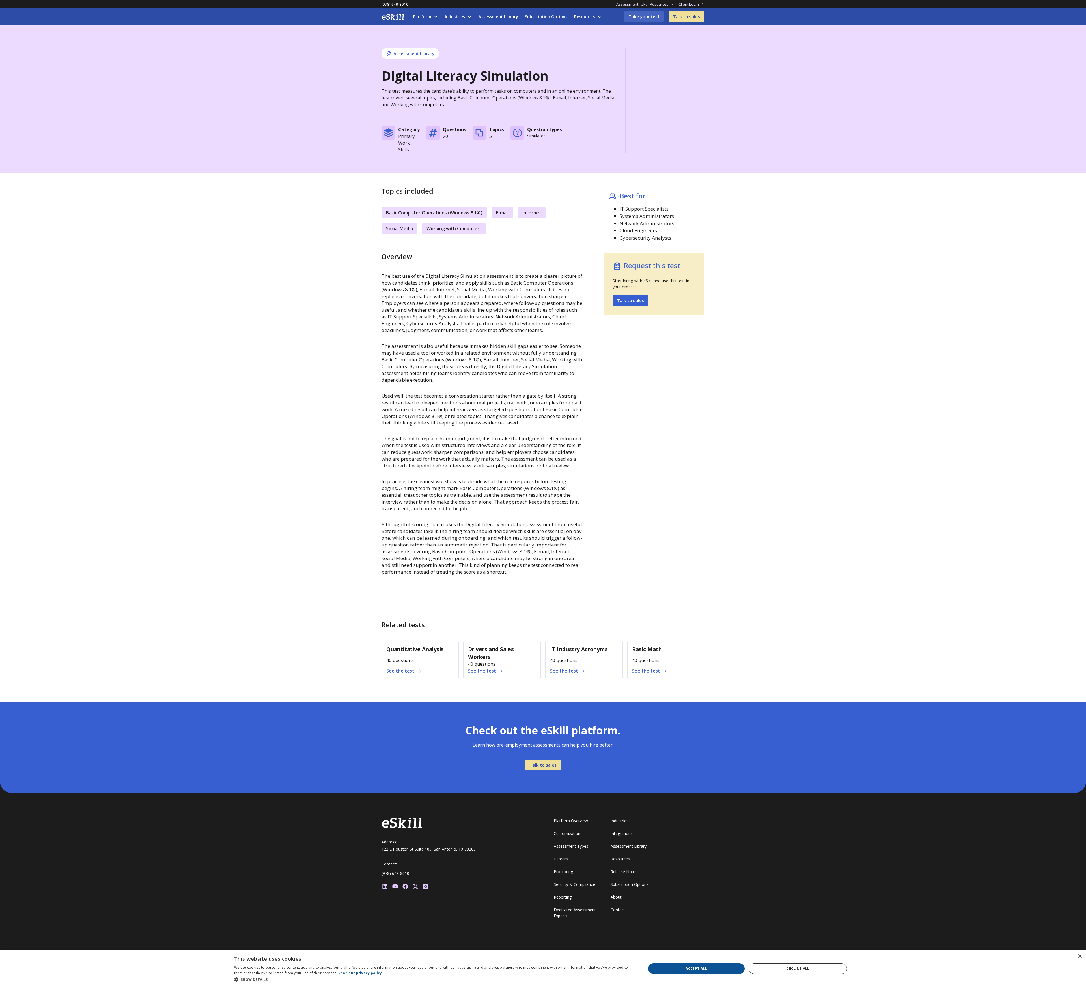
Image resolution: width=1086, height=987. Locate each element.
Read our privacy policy (360, 973)
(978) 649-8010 (395, 4)
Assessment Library (498, 16)
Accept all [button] (696, 968)
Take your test (644, 16)
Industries (455, 16)
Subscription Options (546, 16)
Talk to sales (686, 16)
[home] (393, 17)
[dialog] (543, 968)
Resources (584, 16)
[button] (425, 17)
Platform (422, 16)
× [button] (1080, 956)
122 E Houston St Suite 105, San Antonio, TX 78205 (429, 849)
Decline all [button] (797, 968)
